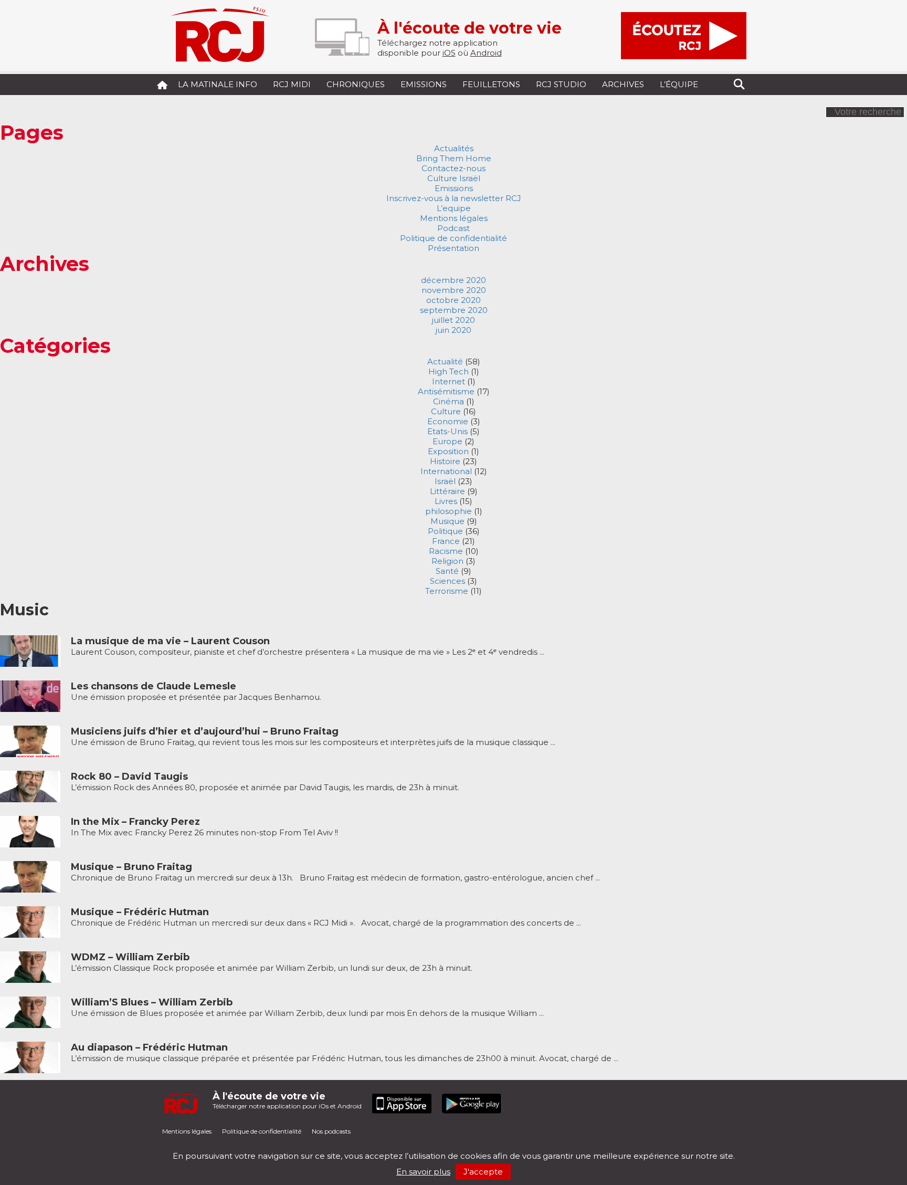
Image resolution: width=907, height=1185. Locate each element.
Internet (448, 381)
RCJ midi (292, 84)
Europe (447, 441)
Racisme (446, 551)
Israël (445, 481)
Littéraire (447, 491)
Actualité (445, 361)
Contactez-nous (453, 168)
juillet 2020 (453, 320)
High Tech (448, 371)
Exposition (448, 451)
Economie (447, 421)
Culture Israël (453, 178)
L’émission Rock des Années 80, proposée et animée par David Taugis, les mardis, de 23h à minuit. (265, 782)
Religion (447, 561)
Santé (447, 571)
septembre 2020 (454, 310)
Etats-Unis (447, 431)
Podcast (453, 228)
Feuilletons (491, 84)
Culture (446, 411)
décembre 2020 (453, 280)
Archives (623, 84)
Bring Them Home (453, 158)
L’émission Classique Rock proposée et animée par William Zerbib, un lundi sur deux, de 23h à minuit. (271, 962)
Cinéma (448, 401)
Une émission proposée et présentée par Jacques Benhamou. (196, 691)
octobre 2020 (453, 300)
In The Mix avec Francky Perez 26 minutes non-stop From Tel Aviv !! (204, 827)
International (446, 471)
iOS (449, 53)
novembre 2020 (453, 290)
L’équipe (679, 84)
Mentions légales (454, 218)
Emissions (423, 84)
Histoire (445, 461)
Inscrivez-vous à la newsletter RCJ (453, 198)
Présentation (453, 248)
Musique (447, 521)
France (446, 541)
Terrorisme (446, 591)
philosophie (448, 511)
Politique (445, 531)
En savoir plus (423, 1172)
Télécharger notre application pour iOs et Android (287, 1100)
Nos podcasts (331, 1131)
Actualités (453, 148)
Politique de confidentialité (453, 238)
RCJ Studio (561, 84)
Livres (446, 501)
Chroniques (355, 84)
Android (486, 53)
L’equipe (454, 208)
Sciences (447, 581)
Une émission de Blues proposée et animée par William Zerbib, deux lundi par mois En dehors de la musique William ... (307, 1008)
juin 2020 (453, 330)
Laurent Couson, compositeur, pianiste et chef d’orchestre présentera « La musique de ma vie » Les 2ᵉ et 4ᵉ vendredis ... (307, 646)
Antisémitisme (446, 391)
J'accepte (483, 1172)
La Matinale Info (217, 84)
